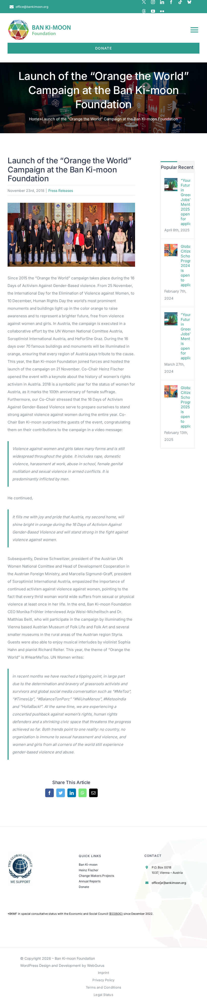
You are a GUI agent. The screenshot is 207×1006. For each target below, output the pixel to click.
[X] (144, 2)
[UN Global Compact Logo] (20, 853)
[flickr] (162, 11)
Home (34, 119)
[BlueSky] (189, 2)
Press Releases (60, 190)
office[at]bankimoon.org (169, 883)
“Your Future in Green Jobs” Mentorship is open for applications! (185, 336)
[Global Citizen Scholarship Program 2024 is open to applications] (170, 247)
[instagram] (153, 2)
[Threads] (144, 11)
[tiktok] (180, 2)
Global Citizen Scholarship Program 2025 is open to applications (185, 407)
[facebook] (171, 2)
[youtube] (153, 11)
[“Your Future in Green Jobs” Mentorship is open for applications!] (170, 316)
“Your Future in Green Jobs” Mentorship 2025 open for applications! (185, 202)
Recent (185, 167)
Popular (169, 167)
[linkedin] (162, 2)
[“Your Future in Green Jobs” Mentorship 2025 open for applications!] (170, 181)
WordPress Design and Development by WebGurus (62, 965)
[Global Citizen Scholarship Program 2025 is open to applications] (170, 389)
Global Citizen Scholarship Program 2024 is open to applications (185, 265)
